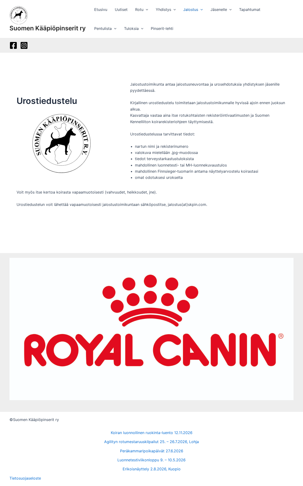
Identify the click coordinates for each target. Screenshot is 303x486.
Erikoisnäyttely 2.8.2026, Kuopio (152, 469)
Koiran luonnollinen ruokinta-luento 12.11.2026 (151, 432)
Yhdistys (163, 9)
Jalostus (190, 9)
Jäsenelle (218, 9)
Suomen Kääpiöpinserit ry (47, 28)
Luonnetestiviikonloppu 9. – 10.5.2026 (151, 460)
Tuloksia (131, 28)
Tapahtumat (249, 9)
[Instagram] (24, 45)
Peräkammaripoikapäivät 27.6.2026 (151, 451)
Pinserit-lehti (162, 28)
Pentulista (103, 28)
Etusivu (100, 9)
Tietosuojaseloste (25, 478)
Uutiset (121, 9)
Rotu (139, 9)
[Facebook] (13, 45)
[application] (145, 9)
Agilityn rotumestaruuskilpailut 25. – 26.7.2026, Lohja (151, 441)
